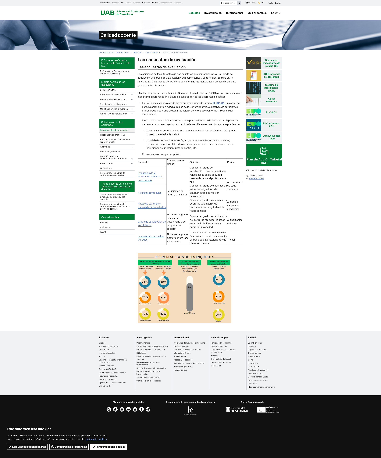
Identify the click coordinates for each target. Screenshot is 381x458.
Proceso (104, 222)
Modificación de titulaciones (114, 109)
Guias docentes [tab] (110, 217)
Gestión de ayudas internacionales (151, 368)
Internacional (234, 13)
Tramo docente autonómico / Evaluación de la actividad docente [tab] (116, 186)
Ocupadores (106, 168)
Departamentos (143, 343)
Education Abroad (107, 366)
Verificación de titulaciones (113, 99)
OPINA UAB (219, 103)
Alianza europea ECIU (183, 367)
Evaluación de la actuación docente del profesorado (150, 177)
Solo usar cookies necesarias (29, 446)
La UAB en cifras (255, 343)
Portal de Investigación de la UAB (150, 350)
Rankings (252, 346)
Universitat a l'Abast (107, 379)
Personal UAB (117, 3)
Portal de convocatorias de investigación (148, 373)
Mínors (102, 356)
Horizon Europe (180, 370)
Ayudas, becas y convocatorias (112, 383)
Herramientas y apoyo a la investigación (147, 363)
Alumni (128, 3)
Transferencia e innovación (147, 378)
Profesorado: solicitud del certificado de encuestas (113, 174)
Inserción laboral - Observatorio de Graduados (114, 157)
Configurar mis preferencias (71, 446)
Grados (102, 343)
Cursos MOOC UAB (107, 369)
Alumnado (105, 147)
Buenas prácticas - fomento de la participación (115, 140)
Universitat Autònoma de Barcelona (114, 53)
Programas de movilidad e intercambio (190, 343)
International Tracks (182, 353)
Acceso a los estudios (183, 360)
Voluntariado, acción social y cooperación (223, 351)
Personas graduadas (110, 151)
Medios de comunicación (162, 3)
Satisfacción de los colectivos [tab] (111, 123)
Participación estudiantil (221, 343)
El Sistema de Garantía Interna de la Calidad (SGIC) (114, 72)
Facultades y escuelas (108, 376)
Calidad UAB (253, 367)
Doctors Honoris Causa (258, 377)
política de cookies (96, 439)
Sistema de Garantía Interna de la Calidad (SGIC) (113, 361)
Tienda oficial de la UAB (221, 359)
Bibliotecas (141, 353)
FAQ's (103, 232)
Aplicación (105, 227)
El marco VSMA (107, 90)
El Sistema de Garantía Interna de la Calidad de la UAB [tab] (115, 63)
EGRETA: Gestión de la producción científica (151, 357)
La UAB (276, 13)
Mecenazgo (216, 366)
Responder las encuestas (112, 135)
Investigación (213, 13)
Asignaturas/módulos (149, 192)
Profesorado (106, 163)
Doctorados (104, 350)
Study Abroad (180, 356)
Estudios (194, 13)
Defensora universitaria (258, 380)
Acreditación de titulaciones (113, 114)
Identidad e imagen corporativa (261, 387)
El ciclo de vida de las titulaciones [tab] (113, 83)
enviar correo (256, 178)
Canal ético (253, 363)
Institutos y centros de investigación (152, 346)
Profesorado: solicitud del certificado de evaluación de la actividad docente (115, 206)
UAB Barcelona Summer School (112, 373)
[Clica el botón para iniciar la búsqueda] (239, 3)
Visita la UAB (104, 386)
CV (261, 3)
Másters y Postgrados (108, 346)
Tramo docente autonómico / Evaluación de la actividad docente (114, 196)
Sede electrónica (255, 373)
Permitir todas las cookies (110, 446)
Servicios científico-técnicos (148, 381)
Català (270, 3)
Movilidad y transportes (258, 370)
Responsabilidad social (221, 362)
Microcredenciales (107, 353)
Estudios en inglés (181, 346)
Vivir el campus (257, 13)
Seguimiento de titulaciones (113, 104)
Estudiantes (105, 3)
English (278, 3)
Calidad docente (153, 53)
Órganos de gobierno (257, 350)
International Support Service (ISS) (189, 363)
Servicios (215, 356)
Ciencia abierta (254, 353)
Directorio (252, 3)
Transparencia (254, 356)
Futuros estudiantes (141, 3)
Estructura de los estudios (113, 94)
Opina (250, 360)
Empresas (179, 3)
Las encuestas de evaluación (114, 130)
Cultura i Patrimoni (219, 346)
